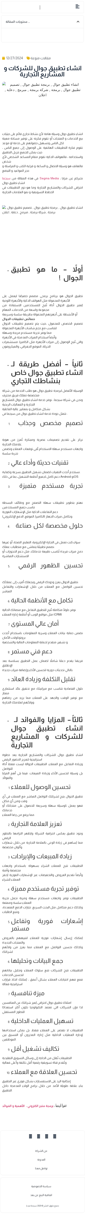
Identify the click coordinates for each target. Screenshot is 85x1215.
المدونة (41, 1159)
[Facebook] (30, 1136)
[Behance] (54, 1136)
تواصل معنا (41, 1168)
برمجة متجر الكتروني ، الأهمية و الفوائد (34, 1106)
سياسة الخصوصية (41, 1186)
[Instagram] (38, 1136)
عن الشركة (41, 1150)
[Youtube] (46, 1136)
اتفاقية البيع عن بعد (41, 1195)
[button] (6, 7)
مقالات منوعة (41, 58)
